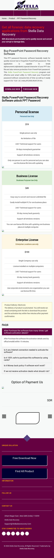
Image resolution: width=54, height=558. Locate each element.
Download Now (12, 89)
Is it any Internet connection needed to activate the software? (26, 351)
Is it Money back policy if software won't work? (24, 365)
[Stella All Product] (34, 12)
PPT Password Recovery (26, 18)
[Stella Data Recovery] (27, 5)
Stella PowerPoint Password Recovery (23, 72)
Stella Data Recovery (12, 520)
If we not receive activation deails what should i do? (26, 371)
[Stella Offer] (20, 13)
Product (12, 18)
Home (4, 18)
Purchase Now (30, 89)
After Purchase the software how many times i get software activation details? (26, 331)
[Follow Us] (4, 533)
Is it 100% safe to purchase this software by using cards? (26, 359)
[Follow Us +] (13, 533)
